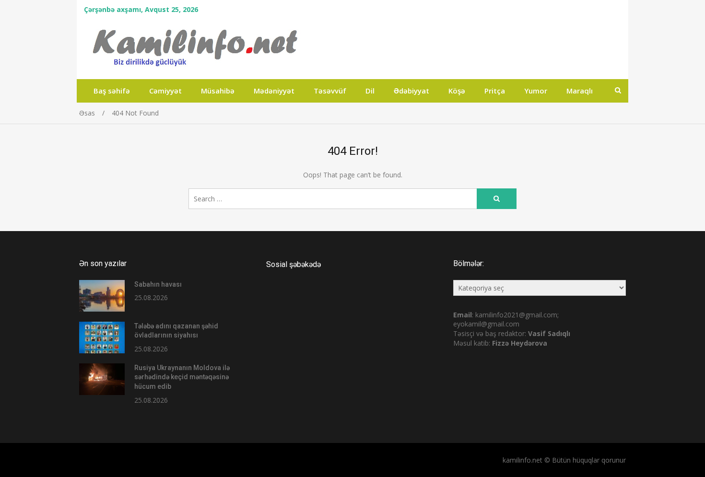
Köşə (456, 90)
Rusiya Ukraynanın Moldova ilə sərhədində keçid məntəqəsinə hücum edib (182, 377)
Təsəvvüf (330, 90)
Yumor (535, 90)
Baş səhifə (112, 90)
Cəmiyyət (165, 90)
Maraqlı (579, 90)
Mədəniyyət (274, 90)
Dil (370, 90)
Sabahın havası (158, 284)
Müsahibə (218, 90)
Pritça (494, 90)
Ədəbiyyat (411, 90)
